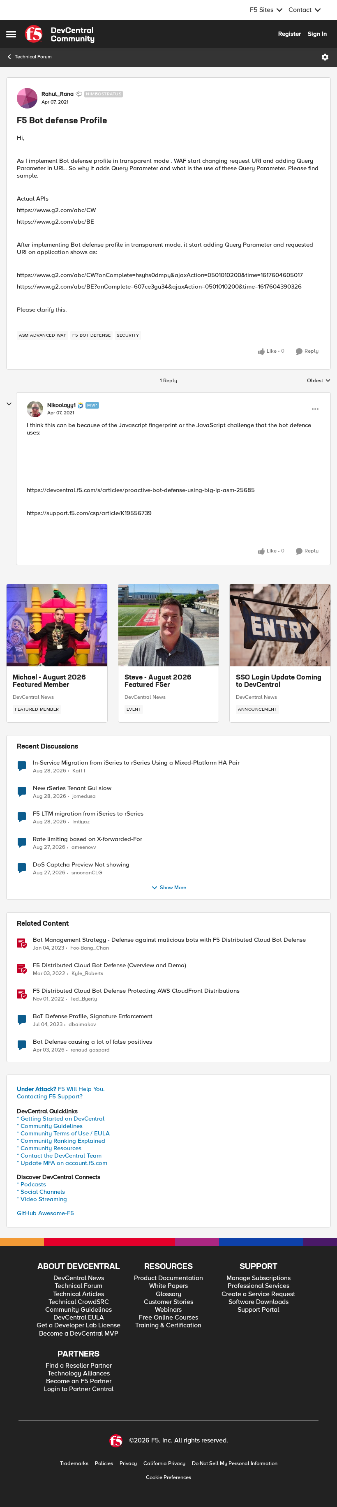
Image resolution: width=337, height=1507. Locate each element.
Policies (104, 1464)
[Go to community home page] (59, 34)
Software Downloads (259, 1302)
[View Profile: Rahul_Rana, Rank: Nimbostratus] (27, 98)
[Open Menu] (325, 57)
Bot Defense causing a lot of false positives (92, 1041)
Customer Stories (168, 1302)
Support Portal (258, 1310)
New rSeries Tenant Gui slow (72, 788)
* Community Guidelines (50, 1126)
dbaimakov (82, 1025)
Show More (173, 888)
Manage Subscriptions (258, 1278)
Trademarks (74, 1464)
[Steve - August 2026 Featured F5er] (168, 625)
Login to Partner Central (78, 1389)
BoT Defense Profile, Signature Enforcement (92, 1016)
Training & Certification (168, 1325)
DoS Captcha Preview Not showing (81, 864)
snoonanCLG (87, 873)
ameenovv (84, 847)
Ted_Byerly (83, 999)
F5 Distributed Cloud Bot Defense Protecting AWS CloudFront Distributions (136, 990)
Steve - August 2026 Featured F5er (158, 682)
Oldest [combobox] (319, 381)
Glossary (168, 1294)
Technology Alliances (79, 1374)
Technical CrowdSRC (78, 1302)
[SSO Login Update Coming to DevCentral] (280, 625)
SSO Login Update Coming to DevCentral (278, 682)
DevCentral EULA (78, 1318)
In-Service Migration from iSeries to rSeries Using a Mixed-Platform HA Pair (136, 762)
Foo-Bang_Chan (89, 948)
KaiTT (79, 771)
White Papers (168, 1286)
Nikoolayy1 (61, 405)
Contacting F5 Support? (50, 1096)
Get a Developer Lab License (78, 1325)
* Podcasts (31, 1184)
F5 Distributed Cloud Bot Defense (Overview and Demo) (109, 965)
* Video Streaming (42, 1199)
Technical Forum (33, 57)
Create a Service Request (258, 1294)
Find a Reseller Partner (79, 1366)
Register (289, 33)
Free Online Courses (168, 1318)
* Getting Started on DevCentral (60, 1118)
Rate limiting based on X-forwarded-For (87, 839)
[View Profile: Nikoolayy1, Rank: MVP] (35, 409)
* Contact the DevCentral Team (59, 1155)
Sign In (317, 33)
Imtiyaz (81, 822)
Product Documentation (168, 1278)
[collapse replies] (9, 404)
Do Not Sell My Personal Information (234, 1464)
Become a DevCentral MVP (78, 1334)
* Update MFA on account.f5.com (62, 1163)
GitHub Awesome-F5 (45, 1213)
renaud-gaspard (90, 1050)
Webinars (168, 1310)
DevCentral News (33, 697)
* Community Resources (49, 1148)
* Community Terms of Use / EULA (63, 1133)
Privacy (128, 1464)
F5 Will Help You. (61, 1089)
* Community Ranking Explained (61, 1140)
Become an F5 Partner (78, 1381)
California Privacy (164, 1464)
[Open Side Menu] (11, 34)
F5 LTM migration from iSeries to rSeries (88, 813)
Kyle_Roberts (87, 974)
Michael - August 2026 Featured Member (49, 682)
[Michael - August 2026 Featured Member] (57, 625)
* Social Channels (41, 1191)
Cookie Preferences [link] (168, 1477)
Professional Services (258, 1286)
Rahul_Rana (58, 94)
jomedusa (84, 796)
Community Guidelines (78, 1310)
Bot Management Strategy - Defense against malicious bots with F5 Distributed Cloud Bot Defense (169, 939)
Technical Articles (78, 1294)
